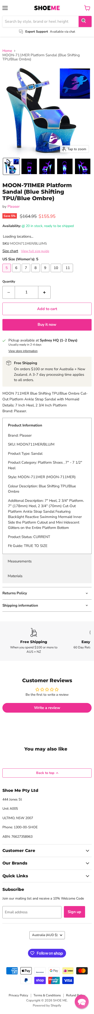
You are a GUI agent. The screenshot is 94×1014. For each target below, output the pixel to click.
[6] (17, 273)
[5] (7, 273)
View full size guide (35, 251)
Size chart (10, 251)
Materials (15, 576)
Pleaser (13, 206)
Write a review (47, 707)
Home (7, 51)
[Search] (85, 21)
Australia (45, 935)
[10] (56, 273)
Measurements (20, 561)
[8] (36, 273)
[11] (68, 273)
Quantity (8, 282)
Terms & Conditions (47, 995)
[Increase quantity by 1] (44, 292)
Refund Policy (75, 995)
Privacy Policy (18, 995)
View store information (23, 351)
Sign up (74, 912)
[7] (26, 273)
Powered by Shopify (47, 1005)
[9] (46, 273)
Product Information (25, 425)
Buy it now (47, 324)
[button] (11, 166)
